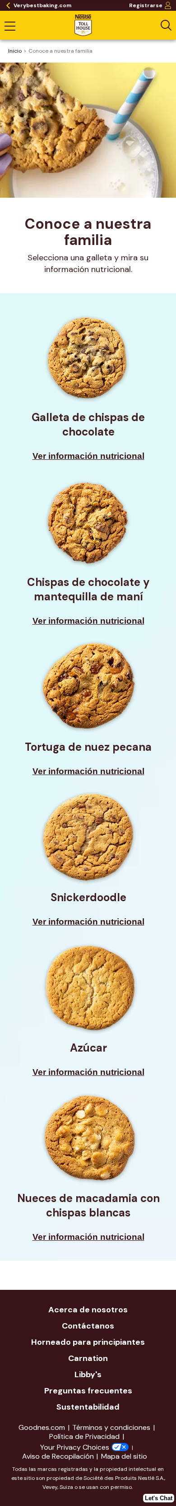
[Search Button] (166, 25)
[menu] (10, 27)
